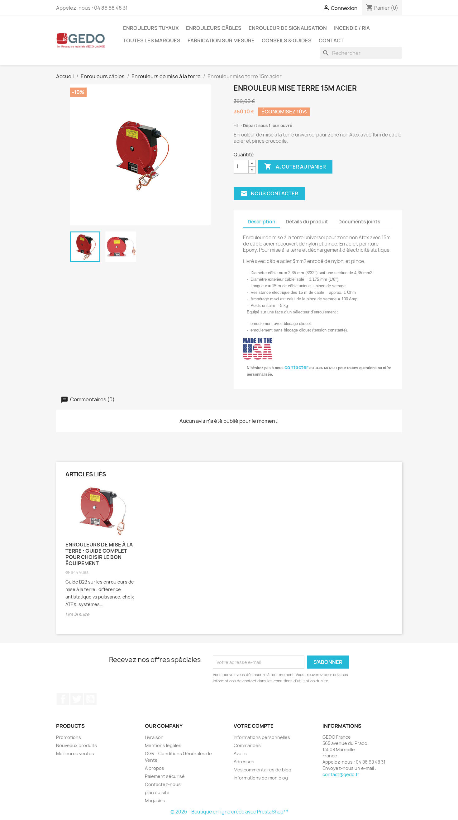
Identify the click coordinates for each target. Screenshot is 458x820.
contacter (296, 367)
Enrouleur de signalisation (288, 28)
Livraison (154, 737)
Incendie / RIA (352, 28)
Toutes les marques (151, 40)
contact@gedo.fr (340, 774)
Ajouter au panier (295, 166)
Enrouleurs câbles (213, 28)
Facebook (63, 699)
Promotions (68, 737)
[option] (103, 556)
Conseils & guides (287, 40)
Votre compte (254, 725)
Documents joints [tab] (359, 221)
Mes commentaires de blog (262, 770)
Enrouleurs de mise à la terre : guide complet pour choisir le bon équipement (99, 554)
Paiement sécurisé (165, 776)
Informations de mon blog (261, 778)
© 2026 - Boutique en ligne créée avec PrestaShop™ (229, 811)
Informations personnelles (262, 737)
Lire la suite (77, 614)
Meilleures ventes (75, 753)
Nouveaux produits (76, 745)
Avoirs (240, 753)
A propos (154, 768)
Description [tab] (261, 221)
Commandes (247, 745)
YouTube (90, 699)
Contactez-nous (163, 784)
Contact (331, 40)
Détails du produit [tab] (307, 221)
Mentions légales (163, 745)
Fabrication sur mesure (221, 40)
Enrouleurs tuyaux (151, 28)
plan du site (157, 792)
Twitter (76, 699)
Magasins (155, 800)
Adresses (244, 762)
